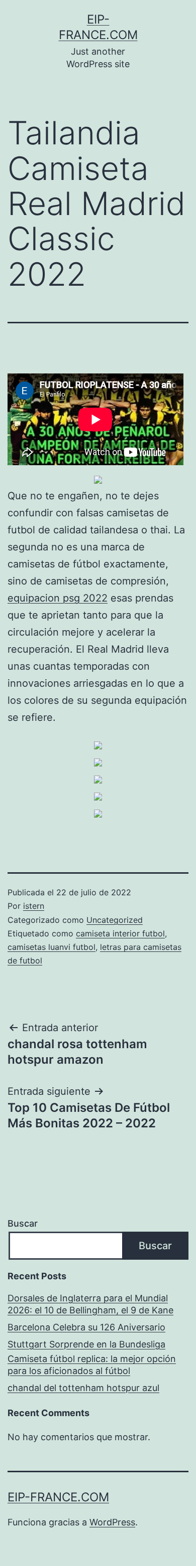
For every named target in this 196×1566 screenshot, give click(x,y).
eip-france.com (58, 1497)
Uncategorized (114, 920)
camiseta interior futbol (120, 933)
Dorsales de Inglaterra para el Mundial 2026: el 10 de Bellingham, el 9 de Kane (90, 1304)
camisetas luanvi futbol (51, 947)
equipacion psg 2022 (58, 598)
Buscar (23, 1223)
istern (33, 906)
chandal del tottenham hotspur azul (83, 1388)
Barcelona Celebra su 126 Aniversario (86, 1327)
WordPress (112, 1522)
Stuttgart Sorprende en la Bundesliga (86, 1344)
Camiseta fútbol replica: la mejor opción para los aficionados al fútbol (92, 1364)
